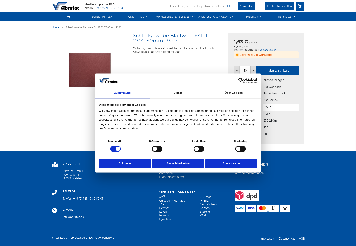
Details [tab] (178, 92)
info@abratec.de (73, 217)
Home (55, 27)
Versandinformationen (249, 173)
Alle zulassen (231, 163)
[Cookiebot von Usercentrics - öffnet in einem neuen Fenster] (241, 80)
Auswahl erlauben (178, 163)
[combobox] (200, 6)
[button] (268, 107)
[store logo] (66, 6)
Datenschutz (287, 238)
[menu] (178, 16)
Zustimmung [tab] (122, 92)
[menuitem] (103, 16)
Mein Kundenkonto (171, 176)
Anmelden (246, 6)
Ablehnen (124, 163)
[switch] (157, 149)
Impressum (267, 238)
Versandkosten (268, 50)
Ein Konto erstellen (279, 6)
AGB (302, 238)
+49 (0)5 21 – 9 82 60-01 (109, 8)
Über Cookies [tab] (234, 92)
